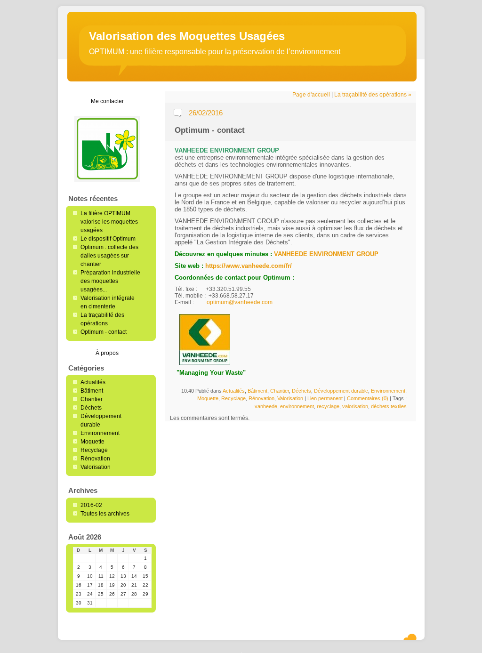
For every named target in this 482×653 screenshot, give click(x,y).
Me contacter (107, 101)
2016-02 (91, 505)
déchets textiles (389, 406)
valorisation (355, 406)
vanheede (266, 406)
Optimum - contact (103, 332)
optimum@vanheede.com (240, 302)
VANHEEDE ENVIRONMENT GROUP (326, 254)
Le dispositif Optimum (108, 238)
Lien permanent (325, 398)
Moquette (92, 441)
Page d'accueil (311, 94)
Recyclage (94, 450)
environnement (297, 406)
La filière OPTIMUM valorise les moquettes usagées (109, 222)
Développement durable (341, 391)
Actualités (92, 382)
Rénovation (95, 458)
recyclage (328, 406)
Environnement (100, 433)
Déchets (91, 407)
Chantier (91, 399)
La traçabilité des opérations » (372, 94)
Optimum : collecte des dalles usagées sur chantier (109, 255)
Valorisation (95, 467)
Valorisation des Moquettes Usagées (187, 36)
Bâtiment (91, 390)
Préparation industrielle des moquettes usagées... (110, 281)
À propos (107, 353)
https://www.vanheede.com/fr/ (248, 265)
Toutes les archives (104, 513)
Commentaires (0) (367, 398)
